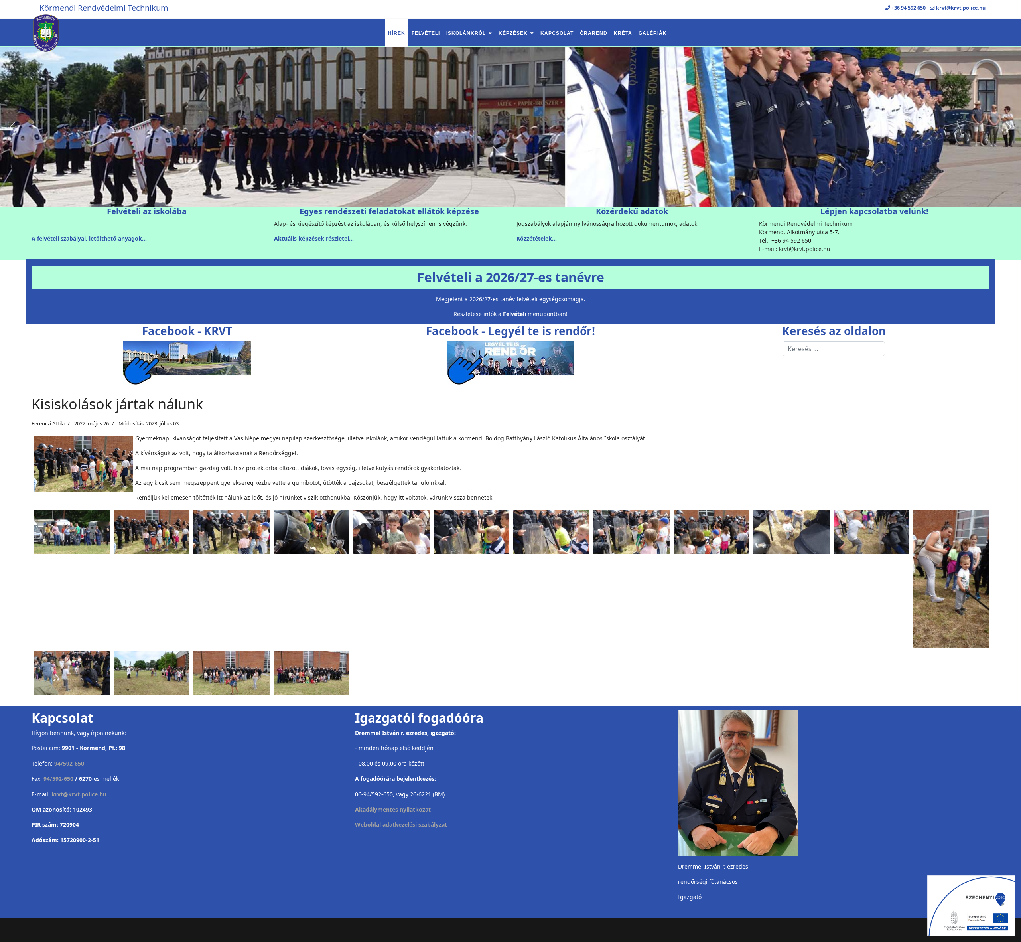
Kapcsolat (557, 33)
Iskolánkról (466, 33)
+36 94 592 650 (908, 7)
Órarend (593, 33)
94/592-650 (69, 763)
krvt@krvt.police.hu (961, 7)
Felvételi (426, 33)
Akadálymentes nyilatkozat (393, 809)
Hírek (396, 33)
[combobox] (834, 348)
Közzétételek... (536, 238)
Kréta (623, 33)
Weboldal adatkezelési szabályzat (401, 824)
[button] (12, 126)
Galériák (653, 33)
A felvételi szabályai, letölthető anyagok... (89, 238)
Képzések (513, 33)
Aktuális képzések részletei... (314, 238)
